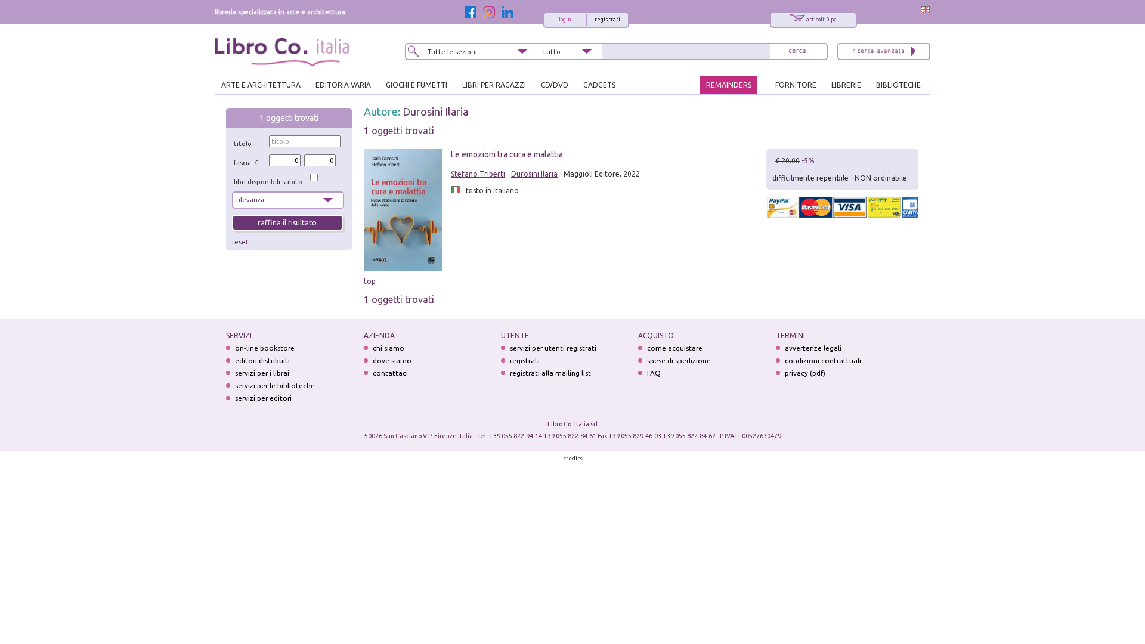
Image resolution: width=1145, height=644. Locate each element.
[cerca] (797, 51)
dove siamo (392, 360)
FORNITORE (795, 85)
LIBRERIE (846, 85)
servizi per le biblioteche (275, 385)
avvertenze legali (813, 348)
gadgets (599, 85)
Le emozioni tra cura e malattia (507, 154)
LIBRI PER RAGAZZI (494, 85)
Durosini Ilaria (435, 111)
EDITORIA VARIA (343, 85)
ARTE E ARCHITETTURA (261, 85)
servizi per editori (263, 398)
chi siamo (388, 348)
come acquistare (675, 348)
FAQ (654, 373)
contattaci (390, 373)
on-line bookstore (265, 348)
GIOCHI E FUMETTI (416, 85)
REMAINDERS (728, 85)
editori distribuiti (262, 360)
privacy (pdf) (805, 373)
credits (573, 458)
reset (240, 242)
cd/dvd (554, 85)
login (565, 20)
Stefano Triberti (478, 174)
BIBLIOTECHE (898, 85)
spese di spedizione (679, 360)
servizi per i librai (262, 373)
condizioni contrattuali (823, 360)
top (370, 281)
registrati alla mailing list (550, 373)
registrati (607, 20)
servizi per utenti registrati (553, 348)
